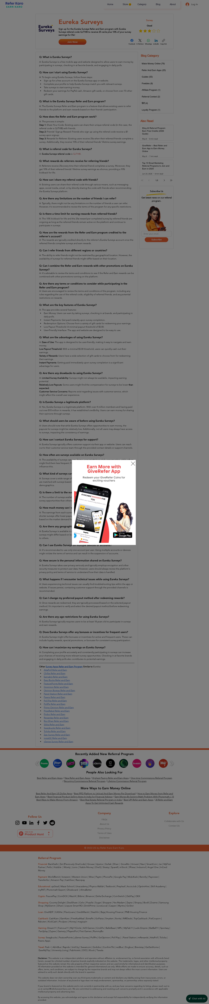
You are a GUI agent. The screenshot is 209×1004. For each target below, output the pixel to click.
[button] (133, 464)
